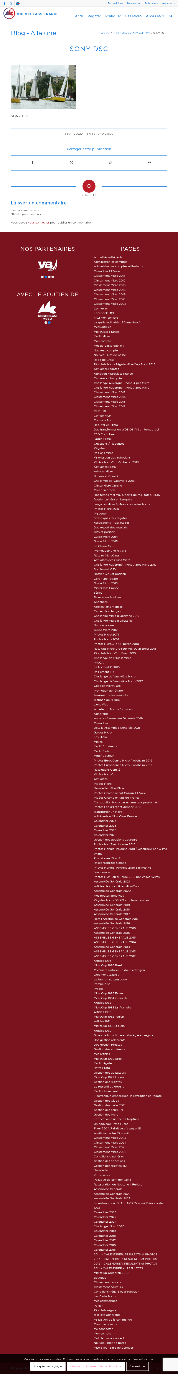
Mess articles (102, 326)
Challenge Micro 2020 (109, 1226)
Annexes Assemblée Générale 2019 (118, 718)
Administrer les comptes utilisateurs (118, 266)
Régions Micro (103, 452)
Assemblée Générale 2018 (112, 909)
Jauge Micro (102, 438)
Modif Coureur (104, 755)
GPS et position (104, 531)
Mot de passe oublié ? (109, 345)
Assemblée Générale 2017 (112, 913)
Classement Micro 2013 (109, 392)
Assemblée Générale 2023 (112, 1198)
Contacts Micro (104, 420)
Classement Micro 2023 (110, 1137)
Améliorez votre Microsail (111, 1133)
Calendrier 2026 (105, 834)
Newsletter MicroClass (109, 788)
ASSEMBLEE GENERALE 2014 (115, 942)
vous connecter (38, 222)
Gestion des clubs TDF (109, 1105)
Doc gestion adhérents (109, 1039)
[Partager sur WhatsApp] (110, 163)
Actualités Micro (105, 466)
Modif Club (101, 751)
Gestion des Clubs (106, 1100)
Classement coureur (107, 1282)
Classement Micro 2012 (109, 280)
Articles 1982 (102, 1011)
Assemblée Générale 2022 (112, 1193)
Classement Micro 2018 (109, 289)
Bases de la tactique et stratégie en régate (123, 1035)
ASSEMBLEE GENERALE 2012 (115, 956)
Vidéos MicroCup (105, 774)
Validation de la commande (113, 1319)
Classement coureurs (108, 1286)
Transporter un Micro (108, 811)
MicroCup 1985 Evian (108, 993)
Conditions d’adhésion (109, 1156)
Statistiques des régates (110, 518)
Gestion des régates (108, 1081)
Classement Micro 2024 (110, 1142)
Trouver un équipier (107, 597)
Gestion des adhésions (109, 1160)
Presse (98, 988)
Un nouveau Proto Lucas (111, 1123)
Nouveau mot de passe (110, 1342)
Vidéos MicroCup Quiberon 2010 (116, 462)
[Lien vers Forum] (18, 3)
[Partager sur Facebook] (32, 163)
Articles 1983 (102, 1002)
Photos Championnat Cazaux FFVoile (120, 793)
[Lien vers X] (11, 3)
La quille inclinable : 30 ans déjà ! (117, 322)
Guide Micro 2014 (106, 536)
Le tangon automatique (110, 979)
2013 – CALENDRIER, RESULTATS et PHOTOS (125, 1258)
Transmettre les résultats (111, 695)
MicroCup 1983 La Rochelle (112, 1007)
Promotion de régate (108, 690)
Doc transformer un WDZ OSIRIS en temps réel (126, 429)
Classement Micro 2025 (110, 1147)
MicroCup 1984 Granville (110, 998)
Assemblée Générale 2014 (112, 946)
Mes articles (102, 1053)
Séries (98, 592)
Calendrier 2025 (105, 825)
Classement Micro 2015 (109, 401)
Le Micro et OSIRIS (107, 667)
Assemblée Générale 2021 (112, 881)
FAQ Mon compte (106, 317)
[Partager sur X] (71, 163)
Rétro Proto (102, 1067)
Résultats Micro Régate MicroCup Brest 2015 (124, 364)
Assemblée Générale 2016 (112, 923)
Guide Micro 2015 (106, 541)
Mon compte (102, 341)
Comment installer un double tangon (119, 970)
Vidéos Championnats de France (117, 797)
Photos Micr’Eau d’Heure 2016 (114, 844)
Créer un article (104, 490)
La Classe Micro (104, 546)
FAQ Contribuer (105, 434)
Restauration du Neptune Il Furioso (118, 1184)
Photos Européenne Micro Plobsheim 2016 (123, 760)
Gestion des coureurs (108, 1109)
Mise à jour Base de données (114, 1347)
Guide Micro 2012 (106, 629)
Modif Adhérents (105, 746)
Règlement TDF (105, 671)
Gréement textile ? (106, 974)
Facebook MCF (104, 313)
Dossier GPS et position (110, 573)
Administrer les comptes (110, 261)
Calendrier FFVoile (107, 271)
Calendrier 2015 (105, 1249)
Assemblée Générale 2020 (112, 890)
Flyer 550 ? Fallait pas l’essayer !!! (117, 1128)
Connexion (101, 308)
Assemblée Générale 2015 (112, 932)
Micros (98, 741)
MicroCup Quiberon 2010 (111, 1272)
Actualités (100, 778)
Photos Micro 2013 (106, 634)
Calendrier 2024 (105, 820)
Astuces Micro (103, 471)
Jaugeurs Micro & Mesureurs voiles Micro (122, 504)
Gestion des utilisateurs (110, 1072)
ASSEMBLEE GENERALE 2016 (115, 928)
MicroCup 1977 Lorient (109, 1077)
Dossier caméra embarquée (113, 499)
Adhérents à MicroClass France (115, 816)
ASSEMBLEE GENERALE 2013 (115, 951)
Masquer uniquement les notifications (96, 1366)
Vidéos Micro (103, 783)
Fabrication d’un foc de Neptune (116, 1119)
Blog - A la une (33, 33)
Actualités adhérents (108, 257)
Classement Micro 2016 (109, 284)
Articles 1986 (102, 960)
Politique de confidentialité (112, 1179)
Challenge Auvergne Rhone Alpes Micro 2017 (125, 564)
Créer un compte (105, 1324)
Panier (98, 1305)
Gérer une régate (106, 578)
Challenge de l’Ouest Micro (112, 657)
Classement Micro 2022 (110, 303)
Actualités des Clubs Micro (112, 559)
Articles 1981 (102, 1021)
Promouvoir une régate (110, 550)
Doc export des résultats (111, 527)
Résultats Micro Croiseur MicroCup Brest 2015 (125, 648)
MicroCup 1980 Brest (108, 1058)
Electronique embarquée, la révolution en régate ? (129, 1095)
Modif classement (106, 1091)
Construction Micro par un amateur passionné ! (126, 802)
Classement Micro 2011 (109, 275)
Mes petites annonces (109, 895)
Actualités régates (106, 368)
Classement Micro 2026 (110, 1151)
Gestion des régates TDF (111, 1165)
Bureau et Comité (106, 476)
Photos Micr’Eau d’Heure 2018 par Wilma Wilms (127, 876)
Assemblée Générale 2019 (112, 904)
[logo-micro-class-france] (31, 16)
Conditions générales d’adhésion (116, 1291)
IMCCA (99, 662)
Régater (99, 448)
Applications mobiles (108, 606)
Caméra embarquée (108, 378)
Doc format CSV (105, 569)
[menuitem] (115, 3)
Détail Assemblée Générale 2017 (116, 918)
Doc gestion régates (108, 1044)
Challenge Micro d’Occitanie (113, 620)
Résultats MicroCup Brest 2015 (115, 653)
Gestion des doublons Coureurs (115, 839)
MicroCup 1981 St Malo (109, 1025)
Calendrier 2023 (105, 1212)
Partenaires (151, 3)
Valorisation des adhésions (112, 457)
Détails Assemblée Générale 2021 (117, 727)
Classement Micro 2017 (109, 406)
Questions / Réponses (109, 443)
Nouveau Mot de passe (110, 354)
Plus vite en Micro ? (107, 858)
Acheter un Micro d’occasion (113, 709)
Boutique (100, 1277)
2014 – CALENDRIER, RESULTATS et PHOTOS (125, 1254)
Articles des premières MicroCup (116, 886)
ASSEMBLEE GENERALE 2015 (115, 937)
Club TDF (100, 410)
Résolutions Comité (107, 769)
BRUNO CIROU (103, 133)
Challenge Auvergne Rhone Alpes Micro (121, 382)
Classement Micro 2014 (110, 396)
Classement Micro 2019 (109, 294)
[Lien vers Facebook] (5, 3)
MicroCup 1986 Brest (108, 965)
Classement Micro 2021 (109, 299)
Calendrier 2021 (105, 1221)
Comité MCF (102, 415)
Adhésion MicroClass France (113, 373)
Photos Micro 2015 (106, 508)
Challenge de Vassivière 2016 (114, 480)
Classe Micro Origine (108, 485)
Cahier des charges (107, 611)
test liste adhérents (107, 1314)
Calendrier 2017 (105, 1240)
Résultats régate (105, 1310)
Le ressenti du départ (109, 1086)
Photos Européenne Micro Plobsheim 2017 (123, 764)
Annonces (100, 601)
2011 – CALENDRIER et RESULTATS (118, 1268)
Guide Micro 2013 (106, 583)
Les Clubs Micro (104, 1296)
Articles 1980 (102, 1030)
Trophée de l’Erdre (107, 699)
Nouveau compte (106, 350)
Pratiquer (100, 513)
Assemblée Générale (108, 1188)
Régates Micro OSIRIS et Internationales (121, 900)
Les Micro (100, 736)
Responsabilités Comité (110, 862)
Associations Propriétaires (111, 522)
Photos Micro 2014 (106, 639)
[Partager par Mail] (149, 163)
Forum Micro (115, 3)
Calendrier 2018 (105, 1235)
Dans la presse (104, 625)
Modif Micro (102, 336)
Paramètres (137, 1366)
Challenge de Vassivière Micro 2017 (118, 681)
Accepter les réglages (48, 1366)
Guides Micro (103, 732)
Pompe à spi (102, 983)
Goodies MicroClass (107, 685)
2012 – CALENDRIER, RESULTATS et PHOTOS (125, 1263)
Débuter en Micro (106, 424)
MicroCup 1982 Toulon (109, 1016)
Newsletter (133, 3)
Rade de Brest (104, 359)
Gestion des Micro (106, 1114)
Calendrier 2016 (105, 1245)
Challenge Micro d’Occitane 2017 (116, 615)
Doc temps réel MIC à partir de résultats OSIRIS (127, 494)
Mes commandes (105, 1300)
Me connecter (103, 1328)
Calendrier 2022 (105, 1216)
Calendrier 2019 (105, 1230)
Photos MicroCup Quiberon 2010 (116, 643)
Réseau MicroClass (106, 555)
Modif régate (103, 1063)
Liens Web (101, 704)
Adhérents (168, 3)
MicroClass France (106, 331)
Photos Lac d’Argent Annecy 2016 (117, 806)
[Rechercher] (171, 16)
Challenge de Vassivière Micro (114, 676)
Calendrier (101, 723)
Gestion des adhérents (109, 1049)
